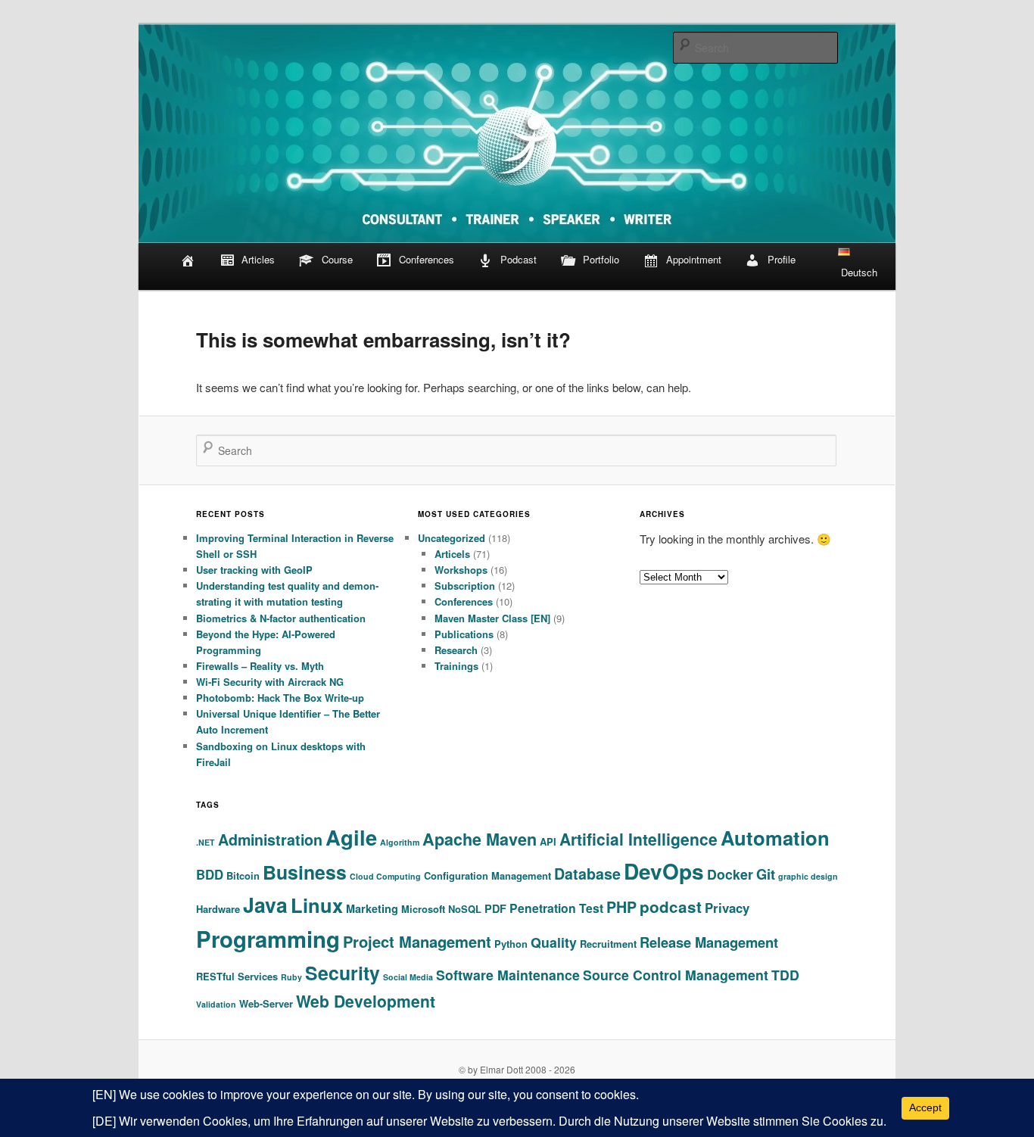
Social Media (408, 977)
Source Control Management (675, 974)
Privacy (727, 908)
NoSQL (464, 909)
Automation (775, 838)
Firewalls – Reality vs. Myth (260, 666)
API (548, 841)
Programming (268, 939)
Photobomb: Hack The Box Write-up (280, 697)
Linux (317, 905)
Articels (452, 554)
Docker (730, 873)
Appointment (693, 259)
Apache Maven (479, 839)
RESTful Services (237, 976)
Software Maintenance (508, 974)
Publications (464, 634)
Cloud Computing (385, 876)
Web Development (365, 1000)
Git (765, 874)
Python (511, 943)
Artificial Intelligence (638, 838)
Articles (258, 259)
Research (456, 650)
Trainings (456, 666)
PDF (495, 908)
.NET (205, 842)
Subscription (464, 585)
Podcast (518, 259)
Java (265, 904)
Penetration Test (556, 908)
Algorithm (399, 842)
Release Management (709, 942)
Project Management (417, 941)
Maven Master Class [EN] (492, 618)
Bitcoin (243, 875)
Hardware (218, 909)
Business (305, 872)
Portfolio (601, 259)
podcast (671, 906)
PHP (621, 906)
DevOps (664, 870)
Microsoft (423, 909)
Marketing (372, 908)
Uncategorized (451, 538)
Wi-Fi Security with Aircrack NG (270, 681)
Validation (216, 1004)
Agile (351, 837)
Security (342, 972)
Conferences (426, 259)
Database (587, 873)
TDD (785, 974)
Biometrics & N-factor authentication (281, 618)
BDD (209, 874)
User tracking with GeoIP (254, 569)
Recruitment (608, 943)
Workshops (460, 569)
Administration (270, 839)
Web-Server (266, 1003)
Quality (554, 942)
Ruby (291, 977)
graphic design (808, 876)
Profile (782, 259)
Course (337, 259)
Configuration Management (487, 875)
